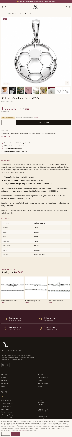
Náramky (4, 380)
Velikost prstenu (6, 406)
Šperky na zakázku (43, 377)
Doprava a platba (6, 400)
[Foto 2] (4, 90)
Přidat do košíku (44, 122)
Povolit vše (15, 433)
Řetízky (3, 386)
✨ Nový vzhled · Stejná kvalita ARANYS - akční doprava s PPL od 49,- (36, 1)
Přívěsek (37, 246)
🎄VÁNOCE (11, 13)
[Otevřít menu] (2, 7)
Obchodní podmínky (7, 415)
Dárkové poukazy (6, 412)
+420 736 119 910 (43, 409)
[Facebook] (7, 365)
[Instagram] (3, 365)
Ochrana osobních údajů (8, 418)
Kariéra (40, 386)
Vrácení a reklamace (7, 403)
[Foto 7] (43, 90)
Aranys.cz (3, 13)
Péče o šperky (5, 409)
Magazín (40, 380)
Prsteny (3, 377)
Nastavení (6, 433)
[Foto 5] (28, 90)
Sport (36, 236)
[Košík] (70, 7)
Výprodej (4, 392)
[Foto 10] (66, 90)
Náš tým (40, 374)
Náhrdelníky (4, 383)
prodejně (36, 117)
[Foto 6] (35, 90)
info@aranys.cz (42, 416)
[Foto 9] (59, 90)
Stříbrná (37, 250)
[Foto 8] (51, 90)
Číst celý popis (5, 136)
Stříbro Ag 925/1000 (40, 223)
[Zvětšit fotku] (67, 83)
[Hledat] (5, 7)
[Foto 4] (20, 90)
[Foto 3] (12, 90)
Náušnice (4, 374)
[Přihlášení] (66, 7)
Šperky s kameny (6, 389)
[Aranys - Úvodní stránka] (36, 7)
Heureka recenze (43, 383)
